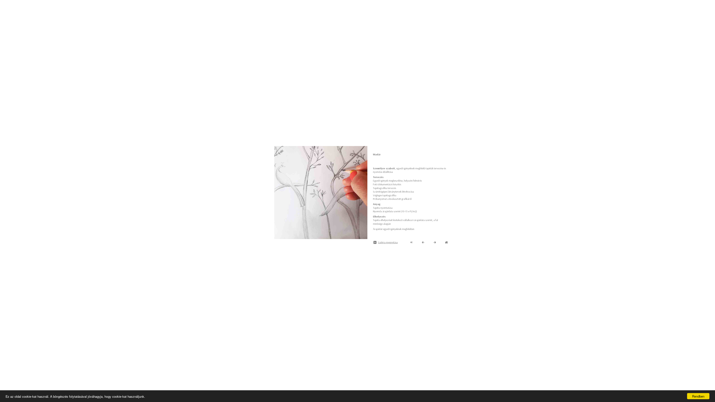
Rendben (698, 396)
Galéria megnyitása (388, 242)
